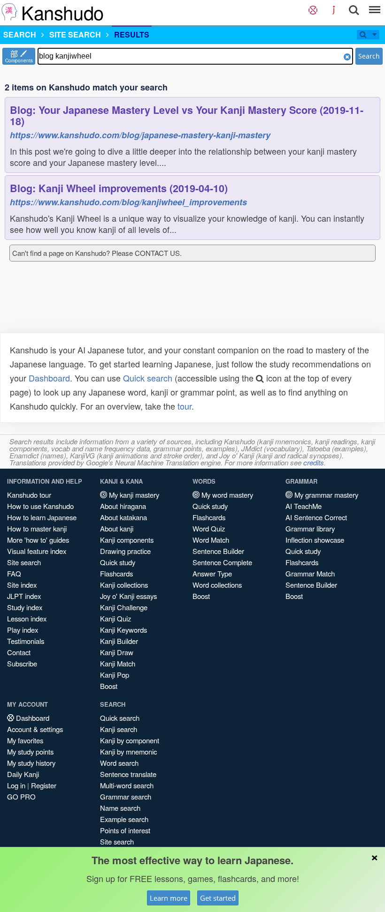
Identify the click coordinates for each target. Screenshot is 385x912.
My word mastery (226, 495)
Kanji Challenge (123, 607)
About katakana (123, 517)
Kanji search (118, 729)
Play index (22, 630)
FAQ (14, 573)
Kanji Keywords (123, 630)
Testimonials (25, 641)
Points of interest (125, 830)
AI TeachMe (303, 506)
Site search (24, 562)
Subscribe (22, 663)
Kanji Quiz (115, 618)
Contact (19, 652)
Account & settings (35, 729)
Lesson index (26, 618)
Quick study (117, 562)
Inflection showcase (314, 540)
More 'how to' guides (38, 540)
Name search (120, 808)
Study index (24, 607)
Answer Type (212, 573)
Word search (119, 763)
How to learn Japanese (42, 517)
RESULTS (131, 34)
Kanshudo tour (29, 495)
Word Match (210, 540)
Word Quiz (208, 528)
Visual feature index (36, 551)
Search (369, 56)
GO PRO (21, 796)
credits (313, 462)
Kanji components (127, 540)
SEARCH (19, 34)
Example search (124, 819)
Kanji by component (129, 740)
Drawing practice (125, 551)
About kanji (116, 528)
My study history (31, 763)
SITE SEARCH (75, 34)
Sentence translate (128, 774)
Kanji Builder (119, 641)
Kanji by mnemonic (128, 751)
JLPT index (24, 596)
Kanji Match (117, 663)
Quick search (147, 378)
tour (184, 406)
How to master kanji (37, 528)
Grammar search (125, 796)
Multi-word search (127, 785)
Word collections (217, 585)
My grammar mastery (325, 495)
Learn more (168, 898)
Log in (16, 785)
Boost (108, 686)
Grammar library (310, 528)
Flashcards (116, 573)
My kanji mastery (133, 495)
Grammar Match (310, 573)
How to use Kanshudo (40, 506)
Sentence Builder (218, 551)
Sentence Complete (222, 562)
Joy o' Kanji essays (128, 596)
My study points (30, 751)
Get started (218, 898)
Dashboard (49, 378)
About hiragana (123, 506)
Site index (22, 585)
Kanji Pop (114, 675)
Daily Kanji (23, 774)
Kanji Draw (116, 652)
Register (43, 785)
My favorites (25, 740)
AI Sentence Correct (316, 517)
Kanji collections (124, 585)
